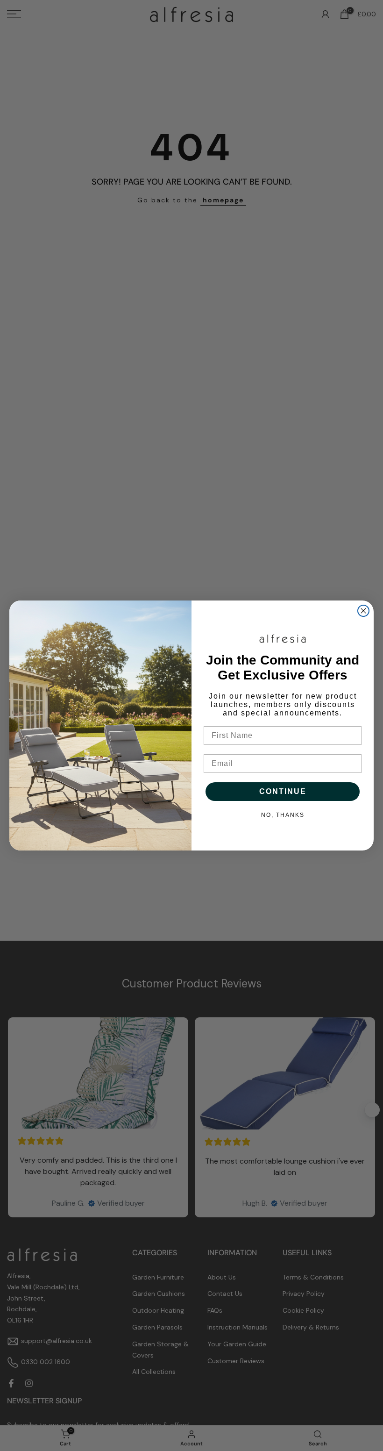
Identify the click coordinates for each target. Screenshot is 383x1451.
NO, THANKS (283, 815)
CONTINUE (282, 791)
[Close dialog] (363, 610)
